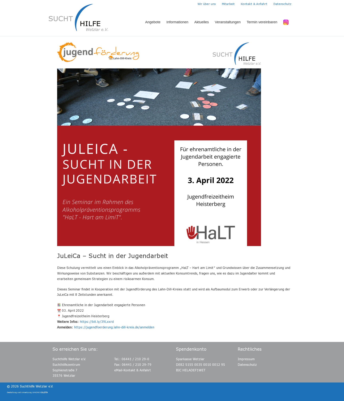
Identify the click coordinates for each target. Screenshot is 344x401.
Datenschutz (247, 364)
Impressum (246, 359)
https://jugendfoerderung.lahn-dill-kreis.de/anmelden (114, 327)
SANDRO (40, 392)
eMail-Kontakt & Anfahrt (132, 370)
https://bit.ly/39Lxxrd (97, 321)
